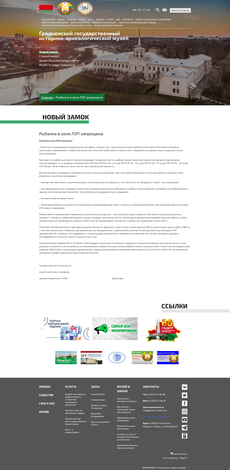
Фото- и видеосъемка (72, 430)
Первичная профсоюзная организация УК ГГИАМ (66, 25)
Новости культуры (80, 22)
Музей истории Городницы (99, 406)
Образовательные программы (126, 419)
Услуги (82, 19)
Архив (110, 19)
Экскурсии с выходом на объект (127, 399)
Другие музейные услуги (100, 423)
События (71, 19)
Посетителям (48, 19)
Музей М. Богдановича (97, 414)
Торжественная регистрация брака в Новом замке (76, 421)
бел (140, 9)
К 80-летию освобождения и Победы (137, 22)
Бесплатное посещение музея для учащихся (126, 409)
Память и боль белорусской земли (153, 19)
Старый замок (98, 399)
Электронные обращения (55, 22)
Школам (100, 19)
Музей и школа (123, 389)
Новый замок (98, 394)
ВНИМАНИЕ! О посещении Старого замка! (146, 467)
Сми (118, 19)
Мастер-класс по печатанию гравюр (74, 411)
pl (144, 9)
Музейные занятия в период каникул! (127, 446)
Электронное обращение (155, 416)
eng (148, 9)
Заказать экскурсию (180, 10)
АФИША (44, 386)
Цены (90, 19)
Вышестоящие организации (108, 25)
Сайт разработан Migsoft (175, 458)
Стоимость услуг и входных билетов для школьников (128, 437)
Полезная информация (104, 22)
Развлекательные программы (126, 427)
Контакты (127, 19)
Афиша (61, 19)
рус (135, 9)
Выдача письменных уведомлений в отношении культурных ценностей (75, 399)
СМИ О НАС (47, 403)
